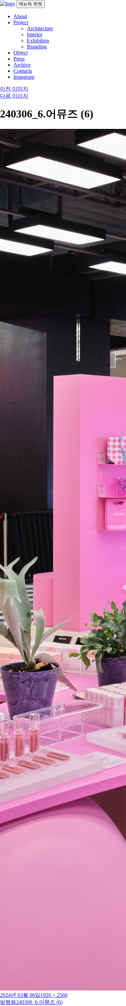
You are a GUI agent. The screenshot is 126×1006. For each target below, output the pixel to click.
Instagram (23, 77)
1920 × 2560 (54, 995)
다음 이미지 (14, 96)
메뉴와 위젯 (30, 3)
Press (19, 59)
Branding (37, 46)
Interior (34, 34)
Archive (22, 65)
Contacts (22, 71)
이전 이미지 (14, 89)
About (20, 16)
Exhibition (38, 40)
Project (20, 22)
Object (20, 53)
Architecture (40, 28)
